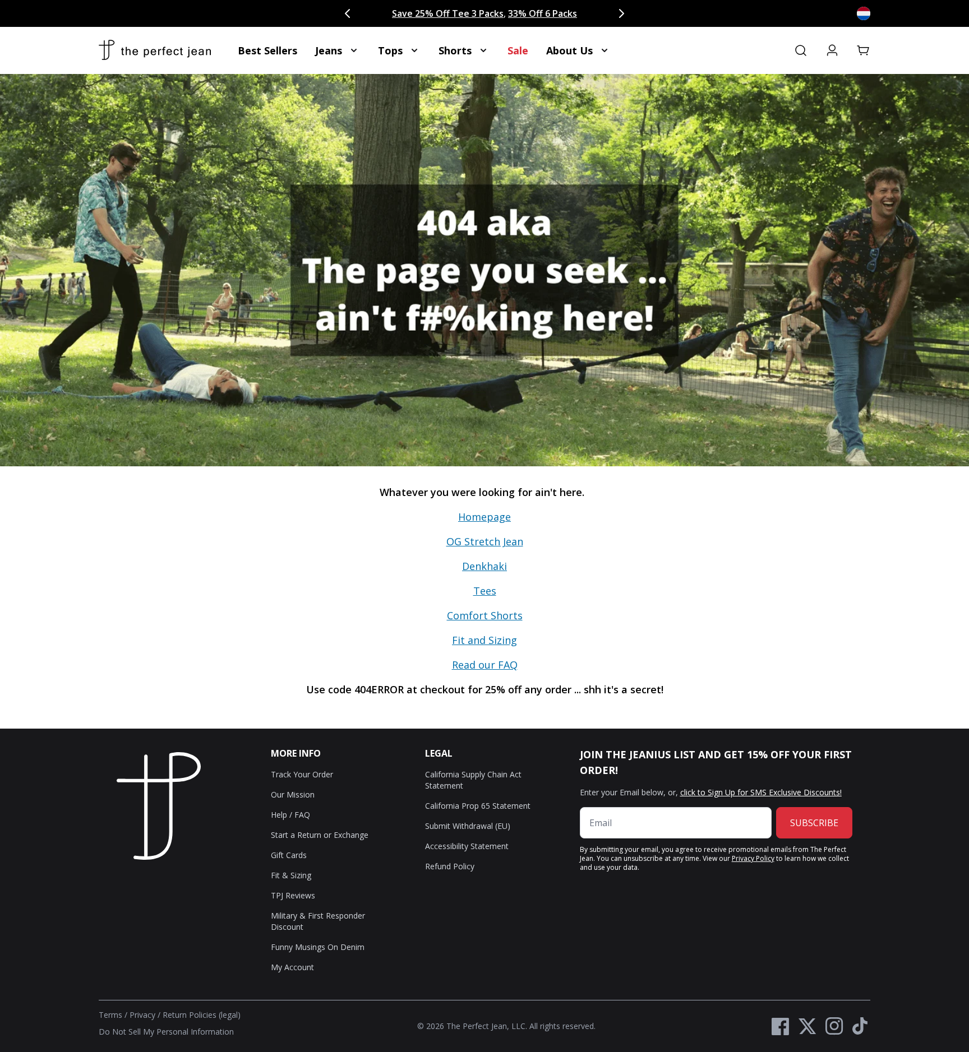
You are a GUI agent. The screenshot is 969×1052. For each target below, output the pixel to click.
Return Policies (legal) (202, 1014)
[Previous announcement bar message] (347, 13)
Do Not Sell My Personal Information (166, 1031)
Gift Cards (289, 855)
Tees (484, 590)
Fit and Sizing (484, 640)
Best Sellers (267, 50)
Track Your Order (302, 774)
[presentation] (484, 597)
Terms (110, 1014)
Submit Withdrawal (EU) (467, 826)
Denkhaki (484, 566)
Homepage (484, 516)
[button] (863, 50)
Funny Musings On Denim (317, 947)
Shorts (455, 50)
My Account (292, 967)
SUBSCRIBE (814, 823)
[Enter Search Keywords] (800, 50)
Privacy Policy (753, 858)
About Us (569, 50)
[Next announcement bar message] (621, 13)
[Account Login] (832, 50)
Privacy (142, 1014)
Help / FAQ (290, 814)
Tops (390, 50)
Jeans (328, 50)
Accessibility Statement (467, 846)
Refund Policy (449, 866)
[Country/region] (863, 13)
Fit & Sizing (291, 875)
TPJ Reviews (293, 895)
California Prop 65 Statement (477, 805)
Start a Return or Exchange (319, 834)
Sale (517, 50)
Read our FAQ (485, 664)
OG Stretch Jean (484, 541)
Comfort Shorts (485, 615)
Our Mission (293, 794)
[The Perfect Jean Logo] (155, 50)
